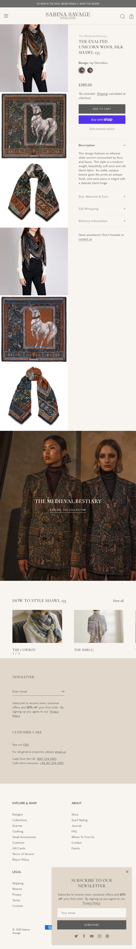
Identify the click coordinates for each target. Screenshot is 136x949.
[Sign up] (62, 691)
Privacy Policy (91, 903)
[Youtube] (92, 936)
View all (118, 601)
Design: (93, 62)
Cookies (17, 906)
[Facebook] (84, 936)
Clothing (17, 831)
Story (75, 814)
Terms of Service (23, 854)
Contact (77, 842)
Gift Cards (18, 848)
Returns (17, 889)
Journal (76, 825)
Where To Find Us (83, 837)
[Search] (122, 16)
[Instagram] (99, 936)
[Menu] (6, 16)
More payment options (102, 128)
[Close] (127, 872)
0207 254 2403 (46, 759)
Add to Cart (102, 108)
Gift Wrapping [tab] (88, 208)
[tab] (102, 170)
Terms (16, 900)
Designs (17, 814)
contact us (85, 239)
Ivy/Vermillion (82, 70)
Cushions (18, 842)
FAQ (26, 744)
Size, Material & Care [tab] (93, 196)
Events (76, 848)
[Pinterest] (107, 936)
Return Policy (20, 859)
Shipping (102, 93)
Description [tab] (87, 145)
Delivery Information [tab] (93, 221)
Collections (19, 820)
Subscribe (91, 924)
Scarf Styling (79, 820)
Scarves (17, 825)
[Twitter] (76, 936)
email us (60, 752)
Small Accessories (24, 837)
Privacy (16, 894)
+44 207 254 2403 (51, 763)
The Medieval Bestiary (93, 36)
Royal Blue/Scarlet (90, 70)
